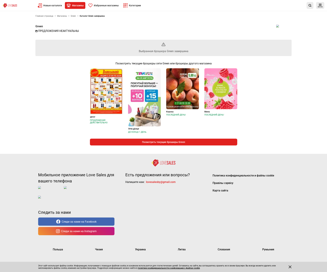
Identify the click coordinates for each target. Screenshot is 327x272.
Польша (58, 249)
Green (39, 26)
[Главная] (10, 5)
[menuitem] (50, 5)
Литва (182, 249)
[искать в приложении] (310, 5)
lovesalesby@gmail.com (161, 182)
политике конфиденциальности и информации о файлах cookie (169, 268)
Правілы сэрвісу (223, 183)
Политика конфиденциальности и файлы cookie (243, 175)
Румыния (268, 249)
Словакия (224, 249)
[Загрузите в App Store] (50, 190)
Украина (140, 249)
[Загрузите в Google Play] (77, 190)
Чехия (99, 249)
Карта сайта (220, 190)
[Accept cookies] (290, 266)
